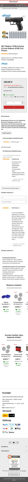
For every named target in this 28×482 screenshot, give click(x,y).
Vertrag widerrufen (14, 474)
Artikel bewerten (6, 133)
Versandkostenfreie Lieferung (15, 87)
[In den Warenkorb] (2, 13)
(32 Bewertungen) (13, 53)
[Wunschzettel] (22, 5)
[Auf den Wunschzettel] (23, 16)
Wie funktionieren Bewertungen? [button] (10, 188)
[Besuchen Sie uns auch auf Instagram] (17, 442)
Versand (24, 470)
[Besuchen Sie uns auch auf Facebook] (10, 442)
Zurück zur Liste (6, 8)
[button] (16, 5)
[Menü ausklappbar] (1, 6)
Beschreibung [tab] (5, 116)
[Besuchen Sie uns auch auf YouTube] (13, 442)
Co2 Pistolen (10, 59)
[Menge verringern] (5, 102)
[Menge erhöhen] (22, 102)
